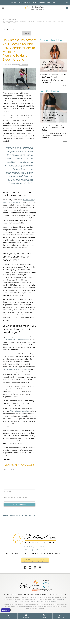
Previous (9, 515)
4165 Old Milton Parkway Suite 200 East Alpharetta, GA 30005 (35, 553)
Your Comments (9, 469)
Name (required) (9, 491)
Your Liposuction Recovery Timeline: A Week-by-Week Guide (53, 127)
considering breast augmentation (16, 339)
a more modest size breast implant (16, 369)
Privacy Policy (47, 601)
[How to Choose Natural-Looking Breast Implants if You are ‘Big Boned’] (53, 57)
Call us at (35, 546)
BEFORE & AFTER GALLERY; (58, 599)
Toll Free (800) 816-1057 (35, 550)
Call (9, 617)
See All (65, 85)
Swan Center (7, 20)
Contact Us (26, 617)
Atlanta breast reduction (19, 411)
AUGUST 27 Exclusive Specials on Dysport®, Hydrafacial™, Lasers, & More (33, 2)
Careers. (53, 601)
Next (32, 515)
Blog (14, 20)
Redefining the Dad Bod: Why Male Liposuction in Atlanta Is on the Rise (54, 135)
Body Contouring (49, 91)
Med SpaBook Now (61, 616)
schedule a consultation (36, 601)
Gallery (44, 617)
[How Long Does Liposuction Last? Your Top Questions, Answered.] (53, 108)
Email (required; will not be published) (16, 497)
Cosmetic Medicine (51, 40)
